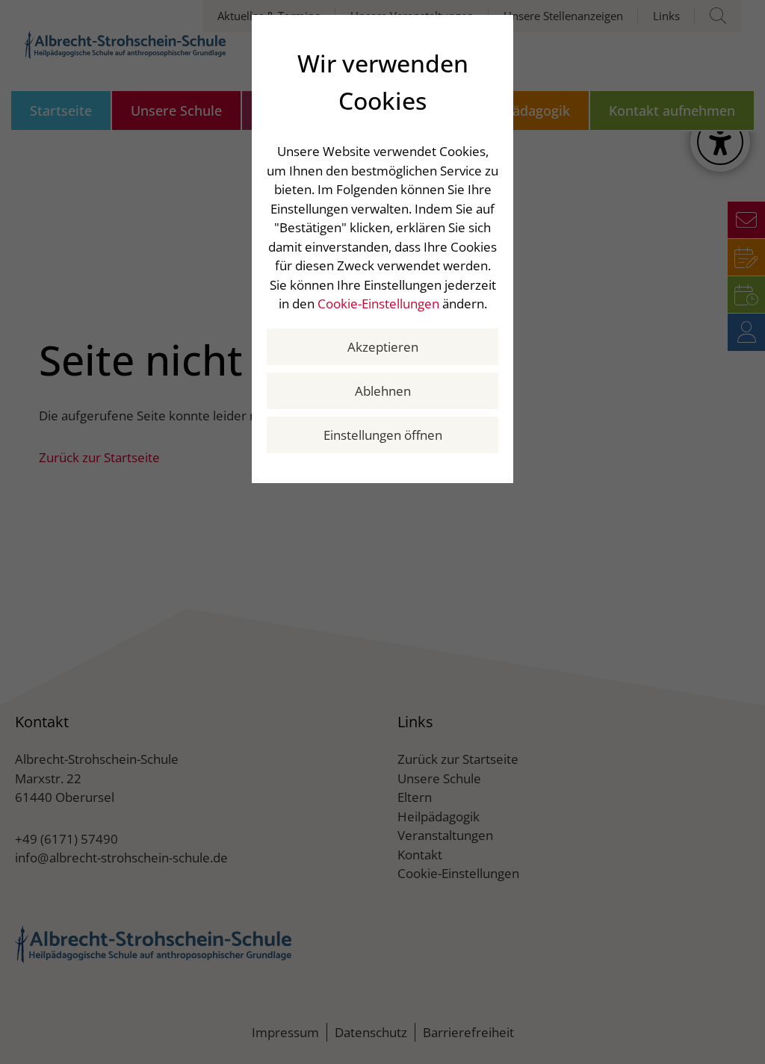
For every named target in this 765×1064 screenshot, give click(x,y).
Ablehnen (383, 390)
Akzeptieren (382, 346)
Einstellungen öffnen (382, 435)
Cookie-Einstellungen (378, 303)
